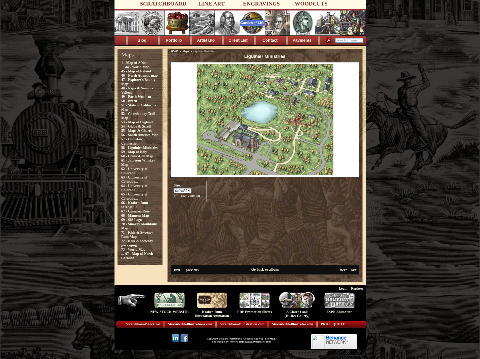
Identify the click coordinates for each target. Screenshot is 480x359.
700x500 (194, 196)
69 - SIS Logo (131, 220)
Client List (238, 40)
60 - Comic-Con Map (137, 156)
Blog (142, 40)
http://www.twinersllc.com (255, 341)
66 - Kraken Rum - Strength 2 (135, 205)
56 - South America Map (139, 135)
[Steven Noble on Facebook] (184, 341)
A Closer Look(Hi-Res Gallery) (297, 314)
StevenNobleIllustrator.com (292, 324)
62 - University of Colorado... (134, 171)
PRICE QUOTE (333, 324)
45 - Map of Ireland (136, 71)
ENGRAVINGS (261, 3)
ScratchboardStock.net (143, 324)
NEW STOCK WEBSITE (169, 312)
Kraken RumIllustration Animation (212, 314)
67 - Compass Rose (135, 211)
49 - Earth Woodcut (136, 97)
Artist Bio (206, 40)
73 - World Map (133, 249)
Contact (270, 40)
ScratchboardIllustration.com (242, 324)
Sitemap (270, 338)
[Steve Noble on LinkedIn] (176, 341)
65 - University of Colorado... (134, 196)
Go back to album (265, 269)
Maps (186, 51)
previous (192, 270)
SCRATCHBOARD (163, 3)
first (177, 270)
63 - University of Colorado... (134, 179)
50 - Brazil (129, 101)
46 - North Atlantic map (139, 75)
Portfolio (174, 40)
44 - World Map (137, 67)
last (353, 270)
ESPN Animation (339, 312)
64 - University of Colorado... (134, 188)
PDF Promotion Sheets (254, 312)
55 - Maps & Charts (136, 131)
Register (357, 288)
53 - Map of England (137, 122)
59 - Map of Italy (134, 152)
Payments (302, 40)
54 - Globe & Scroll (136, 126)
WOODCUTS (311, 3)
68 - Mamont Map (135, 215)
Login (343, 288)
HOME (174, 51)
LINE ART (211, 3)
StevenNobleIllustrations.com (190, 324)
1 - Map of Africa (134, 63)
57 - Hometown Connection (132, 141)
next (343, 270)
